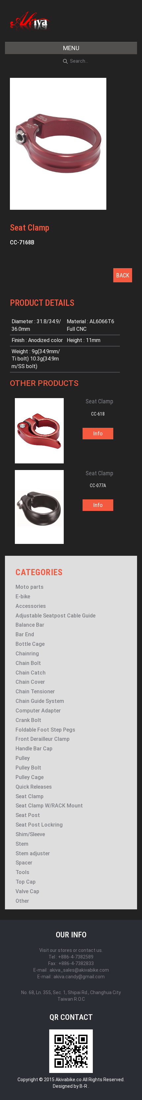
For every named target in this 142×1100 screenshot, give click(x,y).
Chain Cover (30, 682)
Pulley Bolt (28, 768)
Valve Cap (27, 891)
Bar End (25, 634)
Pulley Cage (30, 777)
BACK (122, 275)
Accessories (31, 606)
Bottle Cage (30, 644)
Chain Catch (31, 673)
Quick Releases (34, 787)
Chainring (27, 653)
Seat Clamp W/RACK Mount (49, 805)
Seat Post (28, 815)
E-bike (23, 596)
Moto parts (30, 587)
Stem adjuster (33, 853)
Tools (22, 872)
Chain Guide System (40, 701)
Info (98, 433)
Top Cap (26, 882)
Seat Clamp (30, 796)
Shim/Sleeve (30, 834)
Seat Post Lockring (39, 825)
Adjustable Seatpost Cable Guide (55, 616)
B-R (83, 1086)
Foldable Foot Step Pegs (45, 730)
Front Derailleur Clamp (43, 739)
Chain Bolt (28, 663)
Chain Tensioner (35, 691)
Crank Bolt (28, 720)
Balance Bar (30, 625)
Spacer (24, 863)
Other (22, 901)
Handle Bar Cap (34, 748)
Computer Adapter (38, 710)
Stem (22, 844)
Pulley (23, 758)
